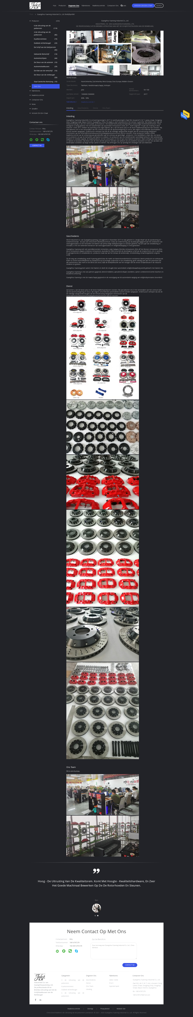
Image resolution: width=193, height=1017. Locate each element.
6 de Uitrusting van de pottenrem (45, 27)
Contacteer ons (113, 5)
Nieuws (123, 5)
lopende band (114, 986)
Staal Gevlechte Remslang (45, 82)
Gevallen (35, 109)
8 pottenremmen (45, 39)
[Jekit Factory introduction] (115, 53)
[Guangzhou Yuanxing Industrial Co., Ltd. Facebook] (35, 1000)
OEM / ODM (113, 980)
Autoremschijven (45, 58)
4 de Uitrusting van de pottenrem (45, 33)
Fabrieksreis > (72, 102)
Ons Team (106, 108)
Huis (54, 5)
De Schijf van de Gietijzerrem (45, 48)
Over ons (37, 86)
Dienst (95, 108)
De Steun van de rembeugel (45, 76)
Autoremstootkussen (45, 66)
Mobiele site (121, 1008)
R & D (111, 983)
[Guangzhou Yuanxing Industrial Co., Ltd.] (59, 951)
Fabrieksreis (86, 5)
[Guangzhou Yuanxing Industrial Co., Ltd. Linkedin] (40, 1000)
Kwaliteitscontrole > (88, 102)
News (34, 104)
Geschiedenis (83, 108)
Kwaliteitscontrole (98, 5)
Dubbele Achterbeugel (45, 43)
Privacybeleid (104, 1008)
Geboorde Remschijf (45, 54)
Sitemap (90, 1008)
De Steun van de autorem (45, 62)
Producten (62, 5)
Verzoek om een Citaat (143, 5)
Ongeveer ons (73, 5)
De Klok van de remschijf (45, 71)
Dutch (159, 6)
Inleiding (69, 108)
